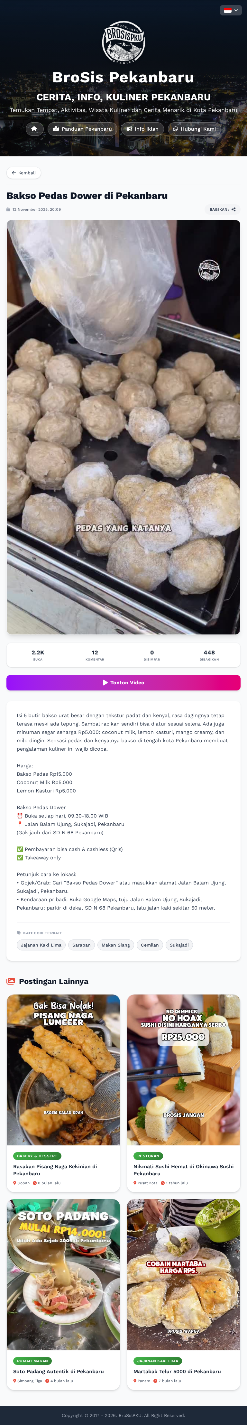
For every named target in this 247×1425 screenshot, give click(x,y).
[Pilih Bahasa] (231, 10)
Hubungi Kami (197, 129)
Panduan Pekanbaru (86, 129)
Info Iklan (146, 129)
